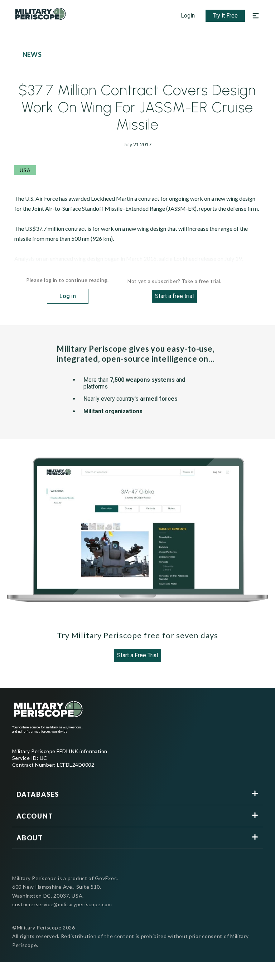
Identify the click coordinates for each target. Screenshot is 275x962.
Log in (67, 296)
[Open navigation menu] (256, 15)
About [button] (29, 838)
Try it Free (225, 15)
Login (188, 15)
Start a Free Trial (137, 655)
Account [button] (34, 816)
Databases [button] (37, 794)
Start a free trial (174, 296)
